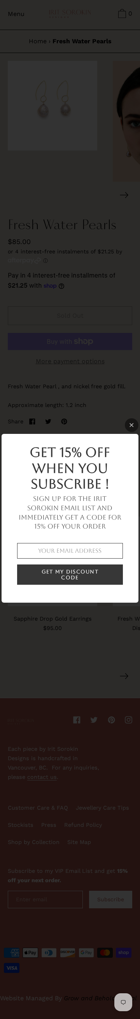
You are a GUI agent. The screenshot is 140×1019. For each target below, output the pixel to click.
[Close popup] (131, 425)
